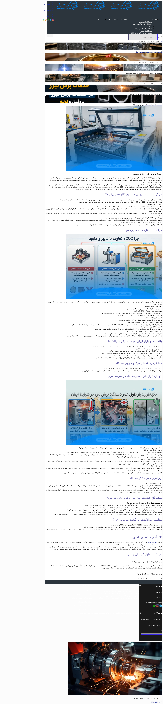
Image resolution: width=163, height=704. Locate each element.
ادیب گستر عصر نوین (87, 613)
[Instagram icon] (53, 20)
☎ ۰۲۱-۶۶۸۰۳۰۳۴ (48, 9)
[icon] (50, 20)
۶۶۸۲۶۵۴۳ (158, 597)
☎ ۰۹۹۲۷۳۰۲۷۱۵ (48, 15)
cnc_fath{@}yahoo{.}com (153, 602)
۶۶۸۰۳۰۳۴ (158, 593)
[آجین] (106, 10)
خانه (161, 41)
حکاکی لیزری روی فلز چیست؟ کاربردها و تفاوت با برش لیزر (117, 591)
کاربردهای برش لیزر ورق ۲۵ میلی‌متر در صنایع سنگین (120, 589)
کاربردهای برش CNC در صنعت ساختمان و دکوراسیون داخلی (117, 596)
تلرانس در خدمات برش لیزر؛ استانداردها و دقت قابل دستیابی (118, 598)
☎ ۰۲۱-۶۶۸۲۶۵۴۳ (48, 3)
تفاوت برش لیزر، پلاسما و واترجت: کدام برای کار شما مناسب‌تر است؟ (114, 593)
